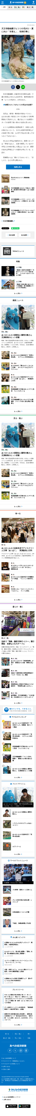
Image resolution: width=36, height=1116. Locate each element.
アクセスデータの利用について (11, 1064)
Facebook (10, 1050)
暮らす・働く (30, 7)
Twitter (15, 1050)
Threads (26, 1050)
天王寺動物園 (8, 221)
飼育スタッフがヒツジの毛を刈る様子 (19, 105)
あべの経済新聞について (9, 1058)
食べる (10, 7)
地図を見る (18, 167)
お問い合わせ (6, 1066)
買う (23, 7)
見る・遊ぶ (17, 7)
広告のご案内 (6, 1069)
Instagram (21, 1050)
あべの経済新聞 (16, 2)
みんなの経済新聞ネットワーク (18, 1090)
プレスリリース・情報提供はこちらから (13, 1061)
